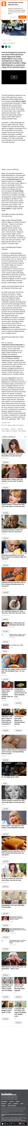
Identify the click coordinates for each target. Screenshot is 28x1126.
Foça (22, 195)
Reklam (8, 1099)
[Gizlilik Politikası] (14, 1117)
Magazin (16, 1103)
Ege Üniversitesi (14, 179)
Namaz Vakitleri (12, 1105)
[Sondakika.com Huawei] (23, 1123)
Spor (9, 1103)
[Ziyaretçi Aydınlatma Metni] (13, 1120)
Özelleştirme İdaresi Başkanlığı (12, 345)
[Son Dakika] (14, 1094)
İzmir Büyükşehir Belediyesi (11, 356)
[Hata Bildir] (22, 1120)
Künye (16, 1099)
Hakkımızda (3, 1099)
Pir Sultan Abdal (18, 191)
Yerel (22, 1103)
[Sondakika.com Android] (14, 1123)
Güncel (11, 1101)
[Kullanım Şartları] (5, 1117)
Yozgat (4, 327)
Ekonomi (3, 1103)
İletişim (12, 1099)
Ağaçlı (24, 101)
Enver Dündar (6, 208)
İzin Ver (22, 17)
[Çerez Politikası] (10, 1119)
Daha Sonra (13, 17)
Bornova (18, 101)
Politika (3, 1105)
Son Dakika (4, 1101)
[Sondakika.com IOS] (5, 1123)
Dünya (17, 1101)
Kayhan (19, 181)
